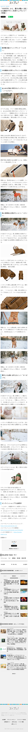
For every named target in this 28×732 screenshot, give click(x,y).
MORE (13, 673)
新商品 (13, 558)
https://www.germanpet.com (9, 525)
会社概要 (4, 719)
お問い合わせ (14, 721)
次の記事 (25, 564)
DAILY (5, 576)
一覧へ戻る (14, 564)
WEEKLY (14, 576)
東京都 (18, 558)
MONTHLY (22, 576)
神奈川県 (24, 558)
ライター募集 (21, 721)
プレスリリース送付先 (21, 719)
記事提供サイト (7, 721)
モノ (10, 558)
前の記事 (3, 564)
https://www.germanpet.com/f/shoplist (12, 530)
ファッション (4, 558)
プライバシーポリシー (11, 719)
